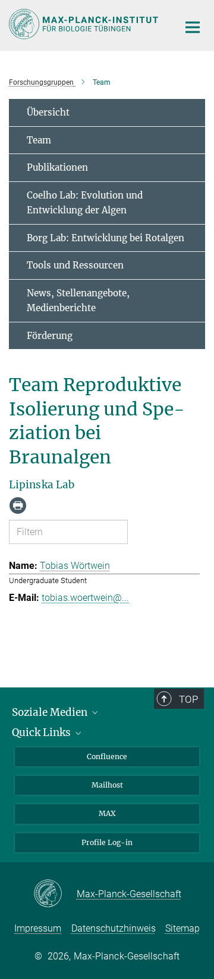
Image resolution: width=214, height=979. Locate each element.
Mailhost (107, 784)
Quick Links (42, 732)
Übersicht (48, 112)
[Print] (18, 505)
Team (39, 140)
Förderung (50, 335)
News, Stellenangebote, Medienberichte (78, 300)
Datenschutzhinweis (113, 928)
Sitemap (182, 928)
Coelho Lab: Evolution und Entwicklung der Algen (85, 203)
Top (188, 699)
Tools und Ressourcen (75, 265)
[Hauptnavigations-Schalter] (192, 27)
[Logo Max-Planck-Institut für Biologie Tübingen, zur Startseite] (84, 24)
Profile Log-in (107, 842)
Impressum (37, 928)
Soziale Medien (51, 712)
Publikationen (57, 167)
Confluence (107, 756)
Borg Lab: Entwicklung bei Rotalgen (105, 238)
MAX (107, 813)
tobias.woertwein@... (85, 597)
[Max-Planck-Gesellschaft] (55, 894)
